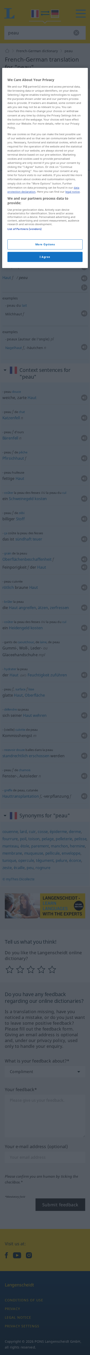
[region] (45, 168)
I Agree (45, 257)
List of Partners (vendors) (24, 229)
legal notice (72, 191)
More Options (45, 244)
